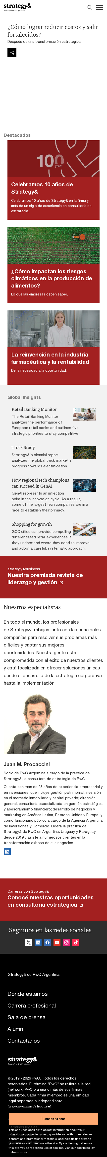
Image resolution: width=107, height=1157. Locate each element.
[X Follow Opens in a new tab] (28, 942)
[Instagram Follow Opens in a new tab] (66, 942)
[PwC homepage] (17, 7)
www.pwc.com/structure (29, 1106)
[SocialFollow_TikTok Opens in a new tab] (75, 942)
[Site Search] (89, 7)
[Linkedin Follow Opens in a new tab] (38, 942)
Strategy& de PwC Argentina (33, 974)
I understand (53, 1118)
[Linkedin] (7, 853)
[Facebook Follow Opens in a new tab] (47, 942)
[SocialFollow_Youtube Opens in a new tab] (57, 942)
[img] (11, 52)
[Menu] (99, 7)
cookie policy (85, 1148)
